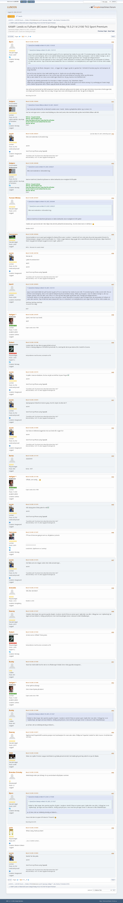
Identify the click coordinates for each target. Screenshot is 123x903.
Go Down (10, 36)
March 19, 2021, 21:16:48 (32, 682)
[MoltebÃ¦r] (10, 550)
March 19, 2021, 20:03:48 (32, 163)
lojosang (45, 20)
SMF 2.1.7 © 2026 (10, 901)
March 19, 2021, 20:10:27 (32, 198)
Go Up (9, 880)
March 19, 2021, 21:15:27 (32, 611)
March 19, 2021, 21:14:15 (32, 560)
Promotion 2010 (64, 20)
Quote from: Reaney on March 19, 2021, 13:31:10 (43, 50)
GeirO (11, 284)
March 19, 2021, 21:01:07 (32, 314)
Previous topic (102, 31)
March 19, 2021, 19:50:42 (32, 101)
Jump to (90, 890)
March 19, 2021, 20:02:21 (32, 133)
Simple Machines (19, 901)
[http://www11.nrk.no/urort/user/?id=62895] (10, 151)
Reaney (12, 611)
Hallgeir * (50, 20)
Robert (11, 342)
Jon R (40, 20)
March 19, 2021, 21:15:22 (32, 587)
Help (100, 901)
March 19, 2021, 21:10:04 (32, 427)
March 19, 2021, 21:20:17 (32, 732)
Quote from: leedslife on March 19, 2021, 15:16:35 (42, 45)
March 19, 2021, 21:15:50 (32, 661)
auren (11, 134)
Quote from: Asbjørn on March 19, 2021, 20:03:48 (42, 201)
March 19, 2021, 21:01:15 (32, 372)
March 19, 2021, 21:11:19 (32, 455)
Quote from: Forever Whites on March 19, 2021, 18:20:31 (43, 105)
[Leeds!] (10, 843)
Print (113, 36)
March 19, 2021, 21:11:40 (32, 476)
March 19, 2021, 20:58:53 (32, 284)
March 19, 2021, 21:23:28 (32, 753)
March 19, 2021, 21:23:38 (32, 772)
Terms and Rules (107, 901)
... (27, 36)
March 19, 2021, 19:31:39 (32, 41)
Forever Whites (14, 198)
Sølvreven (13, 532)
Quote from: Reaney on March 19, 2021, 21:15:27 (41, 714)
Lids (54, 20)
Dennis (58, 20)
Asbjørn (12, 101)
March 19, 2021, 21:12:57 (32, 532)
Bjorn (11, 42)
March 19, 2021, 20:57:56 (32, 253)
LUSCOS (12, 7)
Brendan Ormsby (15, 772)
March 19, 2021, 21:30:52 (32, 853)
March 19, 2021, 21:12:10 (32, 504)
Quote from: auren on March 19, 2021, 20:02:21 (41, 167)
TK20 (11, 753)
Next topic (111, 31)
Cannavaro (13, 234)
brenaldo (12, 588)
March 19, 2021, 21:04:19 (32, 400)
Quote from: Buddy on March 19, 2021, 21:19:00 (41, 797)
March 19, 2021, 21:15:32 (32, 632)
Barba (11, 456)
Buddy (11, 662)
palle (11, 828)
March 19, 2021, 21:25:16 (32, 793)
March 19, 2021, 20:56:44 (32, 234)
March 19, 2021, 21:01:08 (32, 342)
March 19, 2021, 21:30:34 (32, 827)
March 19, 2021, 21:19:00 (32, 710)
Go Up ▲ (114, 901)
